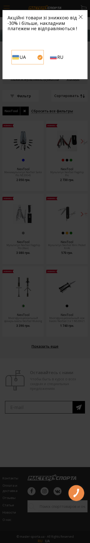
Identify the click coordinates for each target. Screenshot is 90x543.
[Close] (80, 17)
